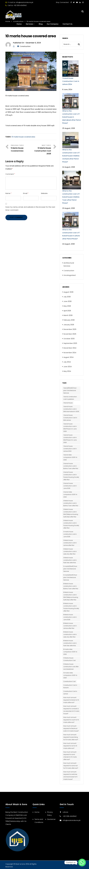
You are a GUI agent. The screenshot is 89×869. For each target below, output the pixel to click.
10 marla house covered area (23, 137)
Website (44, 193)
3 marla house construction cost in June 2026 (70, 534)
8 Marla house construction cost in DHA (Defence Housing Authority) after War (70, 596)
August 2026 (68, 292)
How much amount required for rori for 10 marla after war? (70, 745)
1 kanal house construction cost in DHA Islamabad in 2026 (71, 409)
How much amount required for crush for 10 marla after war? (71, 719)
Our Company (52, 24)
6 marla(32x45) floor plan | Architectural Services (70, 577)
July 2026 (67, 297)
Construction (25, 46)
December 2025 (69, 329)
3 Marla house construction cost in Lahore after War (70, 542)
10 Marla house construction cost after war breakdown (70, 666)
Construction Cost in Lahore (70, 692)
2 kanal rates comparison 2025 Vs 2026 (70, 494)
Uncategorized (69, 275)
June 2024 (67, 366)
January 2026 (68, 324)
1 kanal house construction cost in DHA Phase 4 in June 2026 (70, 438)
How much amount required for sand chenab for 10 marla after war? (70, 755)
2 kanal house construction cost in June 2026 (70, 485)
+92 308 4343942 (20, 5)
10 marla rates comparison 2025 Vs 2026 (70, 675)
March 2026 (68, 315)
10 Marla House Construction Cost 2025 (42, 151)
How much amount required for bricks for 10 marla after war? (71, 700)
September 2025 (70, 343)
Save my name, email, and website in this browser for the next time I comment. (30, 208)
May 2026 (67, 306)
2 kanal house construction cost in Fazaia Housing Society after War (71, 476)
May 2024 (67, 371)
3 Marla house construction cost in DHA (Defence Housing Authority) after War (70, 513)
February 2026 (69, 320)
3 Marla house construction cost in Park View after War (70, 560)
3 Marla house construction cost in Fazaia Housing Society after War (71, 524)
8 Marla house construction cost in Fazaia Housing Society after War (71, 607)
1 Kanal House (68, 403)
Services (29, 24)
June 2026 (67, 301)
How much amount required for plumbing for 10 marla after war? (70, 737)
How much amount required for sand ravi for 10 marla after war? (70, 765)
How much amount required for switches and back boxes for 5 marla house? (70, 775)
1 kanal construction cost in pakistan (70, 398)
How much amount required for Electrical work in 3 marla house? (71, 728)
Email (25, 193)
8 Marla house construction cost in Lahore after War (70, 625)
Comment (10, 174)
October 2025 (69, 338)
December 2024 (69, 348)
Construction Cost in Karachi (70, 686)
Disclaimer (51, 819)
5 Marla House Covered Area (17, 149)
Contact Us (67, 24)
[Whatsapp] (82, 862)
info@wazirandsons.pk (24, 2)
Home (19, 24)
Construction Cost (69, 681)
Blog (41, 24)
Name (8, 193)
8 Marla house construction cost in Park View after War (70, 643)
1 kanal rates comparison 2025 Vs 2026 (70, 457)
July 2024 (67, 362)
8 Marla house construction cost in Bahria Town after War (70, 586)
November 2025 (69, 334)
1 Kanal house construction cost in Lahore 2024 (70, 448)
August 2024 (68, 357)
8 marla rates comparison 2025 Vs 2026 (70, 651)
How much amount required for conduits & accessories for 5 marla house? (71, 710)
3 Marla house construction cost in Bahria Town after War (70, 503)
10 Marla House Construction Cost (69, 659)
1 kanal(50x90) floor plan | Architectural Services (69, 390)
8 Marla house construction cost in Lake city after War (70, 634)
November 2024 (69, 352)
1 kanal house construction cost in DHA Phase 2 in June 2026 (70, 427)
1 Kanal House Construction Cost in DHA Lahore (70, 417)
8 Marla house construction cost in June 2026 (70, 617)
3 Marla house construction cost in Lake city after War (70, 551)
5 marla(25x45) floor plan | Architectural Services (70, 568)
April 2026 (67, 310)
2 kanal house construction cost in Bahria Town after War (70, 466)
